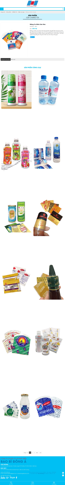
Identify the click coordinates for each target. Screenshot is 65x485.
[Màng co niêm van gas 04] (16, 344)
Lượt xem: (32, 26)
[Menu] (2, 9)
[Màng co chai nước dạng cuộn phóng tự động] (48, 153)
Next (37, 452)
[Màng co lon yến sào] (16, 217)
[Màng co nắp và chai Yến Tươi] (16, 407)
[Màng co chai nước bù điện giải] (16, 153)
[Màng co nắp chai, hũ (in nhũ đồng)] (48, 217)
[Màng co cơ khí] (16, 280)
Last (40, 452)
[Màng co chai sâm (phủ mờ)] (48, 344)
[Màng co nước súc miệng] (16, 89)
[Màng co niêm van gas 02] (48, 407)
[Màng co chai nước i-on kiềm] (48, 89)
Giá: (31, 28)
